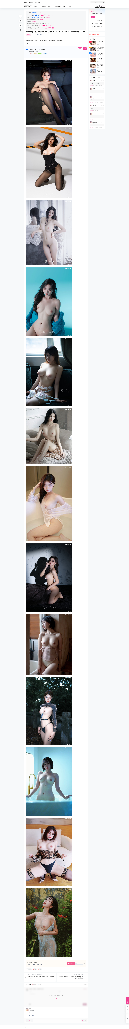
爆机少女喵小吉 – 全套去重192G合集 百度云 (103, 119)
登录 (97, 6)
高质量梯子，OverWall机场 (46, 25)
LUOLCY (34, 1027)
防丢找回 (31, 2)
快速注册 (102, 6)
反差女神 (28, 34)
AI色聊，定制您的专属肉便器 (47, 28)
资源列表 (43, 6)
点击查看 (48, 17)
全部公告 (97, 30)
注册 (85, 48)
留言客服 (34, 21)
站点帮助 (50, 6)
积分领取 (38, 2)
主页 (26, 2)
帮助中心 (42, 19)
